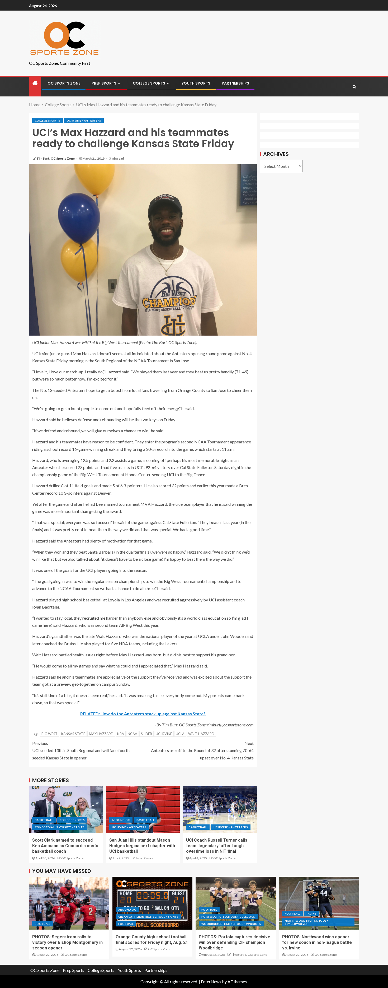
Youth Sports (196, 83)
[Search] (354, 87)
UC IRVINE (164, 734)
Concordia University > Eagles (59, 827)
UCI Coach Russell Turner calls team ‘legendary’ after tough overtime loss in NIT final (216, 846)
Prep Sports (104, 83)
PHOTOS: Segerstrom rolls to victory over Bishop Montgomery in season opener (67, 942)
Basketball (44, 820)
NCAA (132, 734)
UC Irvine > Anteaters (84, 120)
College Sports (149, 83)
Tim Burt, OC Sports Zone (55, 158)
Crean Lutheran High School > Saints (148, 916)
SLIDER (146, 734)
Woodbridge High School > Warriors (231, 923)
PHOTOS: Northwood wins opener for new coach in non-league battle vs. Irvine (317, 942)
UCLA (180, 734)
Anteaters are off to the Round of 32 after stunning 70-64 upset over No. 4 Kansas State (202, 750)
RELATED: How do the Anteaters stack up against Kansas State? (143, 713)
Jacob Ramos (144, 858)
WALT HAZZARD (201, 734)
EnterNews (211, 981)
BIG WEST (49, 734)
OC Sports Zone (64, 83)
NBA (120, 734)
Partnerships (235, 83)
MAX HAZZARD (101, 734)
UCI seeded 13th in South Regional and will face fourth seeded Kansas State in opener (81, 750)
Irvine (311, 913)
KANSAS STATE (73, 734)
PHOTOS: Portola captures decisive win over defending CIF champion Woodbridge (234, 942)
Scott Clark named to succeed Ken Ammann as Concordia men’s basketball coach (65, 846)
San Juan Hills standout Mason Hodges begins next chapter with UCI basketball (142, 846)
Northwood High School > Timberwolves (307, 922)
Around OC (121, 820)
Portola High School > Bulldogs (228, 916)
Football (42, 923)
